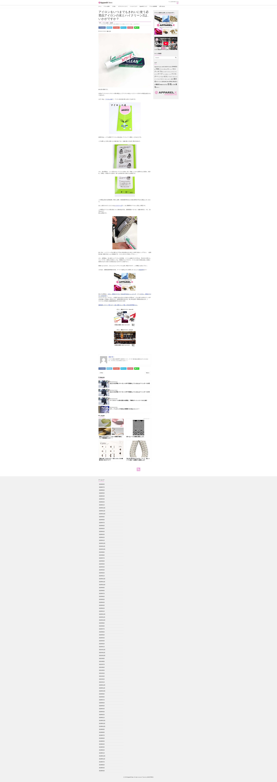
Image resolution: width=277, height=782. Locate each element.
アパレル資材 (106, 6)
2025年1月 (102, 540)
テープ (160, 74)
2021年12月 (102, 649)
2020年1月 (102, 717)
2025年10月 (102, 513)
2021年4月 (102, 673)
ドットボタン (165, 74)
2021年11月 (102, 652)
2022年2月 (102, 643)
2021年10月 (102, 655)
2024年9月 (102, 552)
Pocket (130, 27)
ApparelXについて (143, 6)
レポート (169, 79)
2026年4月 (102, 496)
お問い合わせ (162, 6)
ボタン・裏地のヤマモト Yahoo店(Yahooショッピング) (122, 294)
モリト (162, 79)
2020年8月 (102, 697)
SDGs (170, 66)
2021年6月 (102, 667)
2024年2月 (102, 572)
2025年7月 (102, 522)
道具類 (109, 31)
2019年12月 (102, 720)
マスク (170, 76)
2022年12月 (102, 614)
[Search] (175, 57)
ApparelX (141, 269)
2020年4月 (102, 708)
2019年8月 (102, 732)
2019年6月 (102, 738)
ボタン (166, 76)
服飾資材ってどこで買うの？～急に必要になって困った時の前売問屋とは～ (118, 305)
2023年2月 (102, 608)
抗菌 (163, 81)
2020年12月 (102, 685)
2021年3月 (102, 676)
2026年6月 (102, 490)
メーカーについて (133, 6)
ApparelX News (130, 777)
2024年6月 (102, 561)
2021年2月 (102, 679)
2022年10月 (102, 620)
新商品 (170, 81)
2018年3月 (102, 770)
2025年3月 (102, 534)
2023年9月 (102, 587)
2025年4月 (102, 531)
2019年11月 (102, 723)
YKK (157, 69)
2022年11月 (102, 617)
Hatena (124, 27)
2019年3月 (102, 747)
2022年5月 (102, 634)
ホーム (100, 6)
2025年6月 (102, 525)
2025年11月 (102, 510)
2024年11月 (102, 546)
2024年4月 (102, 567)
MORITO (167, 66)
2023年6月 (102, 596)
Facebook (102, 27)
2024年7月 (102, 558)
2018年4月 (102, 767)
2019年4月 (102, 744)
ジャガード (165, 71)
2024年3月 (102, 570)
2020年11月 (102, 688)
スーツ (155, 74)
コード (171, 69)
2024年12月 (102, 543)
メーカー (158, 79)
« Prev (101, 372)
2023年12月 (102, 578)
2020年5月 (102, 705)
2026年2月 (102, 502)
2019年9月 (102, 729)
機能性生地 (162, 84)
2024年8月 (102, 555)
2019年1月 (102, 753)
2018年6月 (102, 764)
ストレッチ (170, 71)
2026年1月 (102, 505)
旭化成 (174, 81)
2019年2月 (102, 750)
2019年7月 (102, 735)
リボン (165, 79)
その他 (113, 6)
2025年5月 (102, 528)
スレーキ (174, 71)
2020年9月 (102, 694)
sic (154, 69)
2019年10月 (102, 726)
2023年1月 (102, 611)
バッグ (170, 74)
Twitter (109, 27)
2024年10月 (102, 549)
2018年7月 (102, 761)
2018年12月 (102, 756)
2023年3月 (102, 605)
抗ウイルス (158, 81)
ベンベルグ (161, 76)
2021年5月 (102, 670)
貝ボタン (158, 87)
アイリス (161, 69)
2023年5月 (102, 599)
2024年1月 (102, 575)
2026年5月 (102, 493)
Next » (147, 372)
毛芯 (166, 84)
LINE (137, 27)
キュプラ (166, 69)
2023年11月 (102, 581)
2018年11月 (102, 759)
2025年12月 (102, 507)
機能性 (158, 84)
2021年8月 (102, 661)
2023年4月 (102, 602)
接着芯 (165, 81)
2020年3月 (102, 711)
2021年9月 (102, 658)
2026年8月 (102, 484)
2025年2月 (102, 537)
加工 (172, 79)
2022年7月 (102, 629)
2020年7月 (102, 699)
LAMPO (162, 66)
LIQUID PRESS (150, 777)
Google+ (117, 27)
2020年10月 (102, 691)
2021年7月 (102, 664)
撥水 (168, 81)
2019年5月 (102, 741)
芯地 (174, 84)
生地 (169, 84)
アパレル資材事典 (153, 6)
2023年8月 (102, 590)
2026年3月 (102, 499)
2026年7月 (102, 487)
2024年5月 (102, 564)
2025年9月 (102, 516)
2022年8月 (102, 626)
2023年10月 (102, 584)
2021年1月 (102, 682)
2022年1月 (102, 646)
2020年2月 (102, 714)
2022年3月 (102, 640)
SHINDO (174, 66)
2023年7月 (102, 593)
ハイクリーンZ (118, 205)
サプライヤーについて (122, 6)
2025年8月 (102, 519)
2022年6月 (102, 632)
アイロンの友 (108, 99)
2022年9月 (102, 623)
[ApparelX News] (105, 2)
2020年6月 (102, 702)
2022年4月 (102, 637)
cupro (160, 66)
